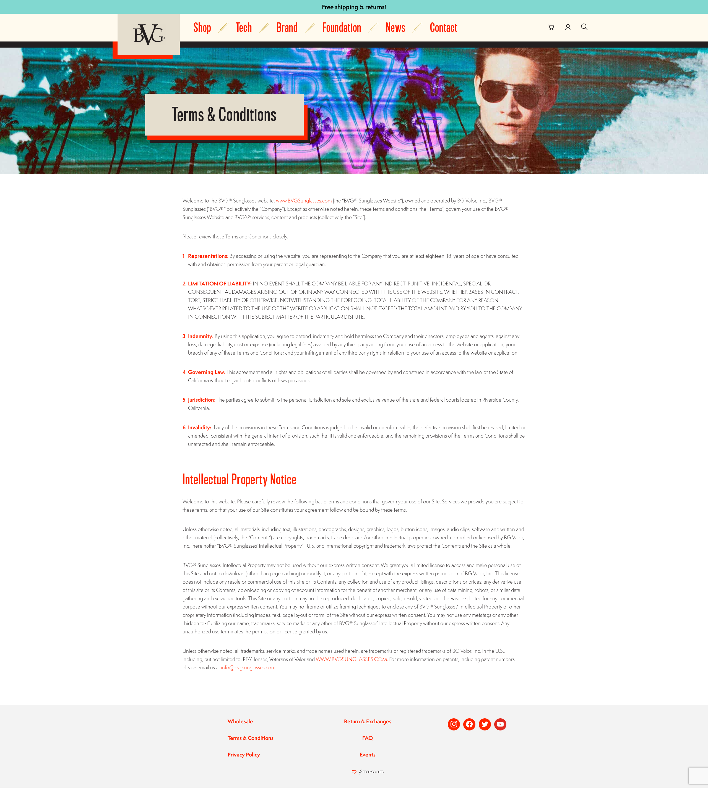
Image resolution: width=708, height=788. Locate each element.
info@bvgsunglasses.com (248, 667)
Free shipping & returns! (354, 6)
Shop (202, 28)
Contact (444, 28)
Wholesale (240, 721)
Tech (244, 28)
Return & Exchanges (367, 721)
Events (368, 754)
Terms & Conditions (251, 738)
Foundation (341, 28)
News (395, 28)
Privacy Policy (244, 754)
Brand (287, 28)
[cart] (551, 27)
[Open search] (584, 27)
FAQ (367, 738)
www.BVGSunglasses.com (304, 200)
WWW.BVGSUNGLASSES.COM (351, 659)
